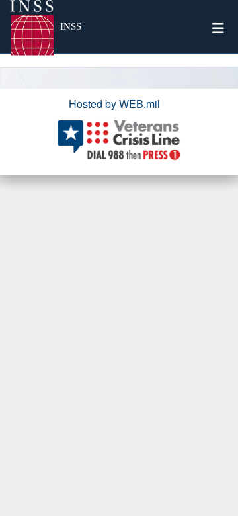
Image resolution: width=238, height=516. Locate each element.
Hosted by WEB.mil (114, 103)
